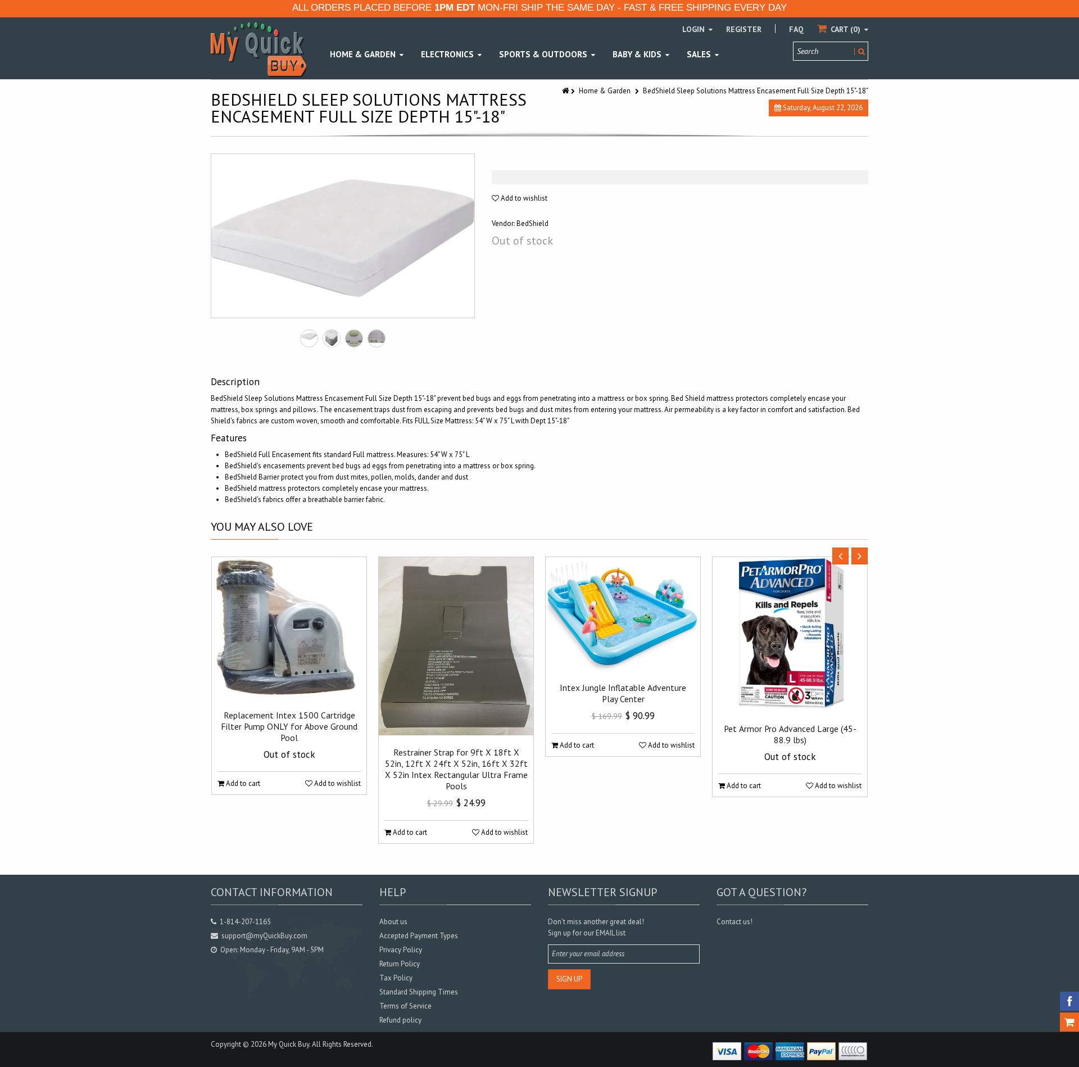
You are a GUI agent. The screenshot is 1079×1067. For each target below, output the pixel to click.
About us (393, 921)
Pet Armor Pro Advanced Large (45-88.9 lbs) (790, 734)
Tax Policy (395, 978)
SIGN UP (569, 979)
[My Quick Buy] (258, 49)
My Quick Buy (288, 1044)
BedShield (532, 223)
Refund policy (400, 1020)
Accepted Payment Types (418, 936)
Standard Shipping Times (418, 992)
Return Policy (399, 964)
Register (743, 29)
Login (694, 29)
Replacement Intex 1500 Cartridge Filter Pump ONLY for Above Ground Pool (289, 726)
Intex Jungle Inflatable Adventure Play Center (623, 693)
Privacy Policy (400, 950)
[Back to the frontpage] (566, 91)
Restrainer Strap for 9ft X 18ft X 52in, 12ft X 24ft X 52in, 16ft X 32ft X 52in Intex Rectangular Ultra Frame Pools (456, 769)
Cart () (845, 29)
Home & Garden (605, 91)
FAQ (796, 29)
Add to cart (242, 783)
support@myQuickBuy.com (264, 936)
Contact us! (734, 921)
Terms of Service (405, 1006)
